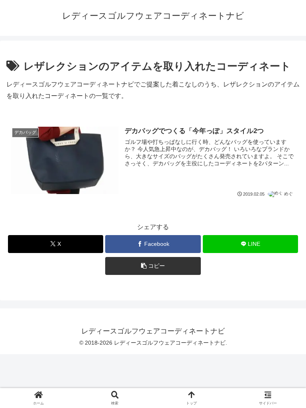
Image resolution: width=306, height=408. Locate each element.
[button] (152, 266)
